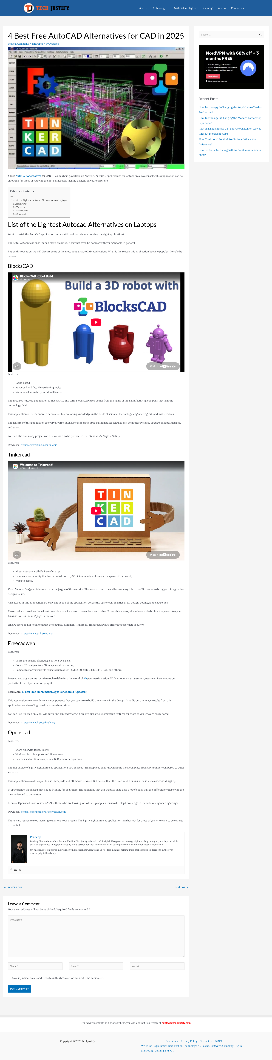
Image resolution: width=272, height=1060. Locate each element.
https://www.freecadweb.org (38, 722)
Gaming (207, 8)
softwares (37, 43)
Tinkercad (21, 207)
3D (85, 678)
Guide (140, 8)
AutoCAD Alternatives (28, 175)
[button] (145, 8)
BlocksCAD (21, 203)
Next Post (182, 887)
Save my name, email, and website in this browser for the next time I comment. (58, 977)
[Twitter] (19, 870)
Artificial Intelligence (186, 8)
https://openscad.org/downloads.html (43, 811)
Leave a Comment (18, 43)
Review (222, 8)
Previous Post (13, 887)
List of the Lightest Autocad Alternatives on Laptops (39, 200)
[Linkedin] (15, 870)
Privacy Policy (189, 1041)
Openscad (21, 214)
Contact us (237, 8)
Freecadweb (22, 210)
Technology (159, 8)
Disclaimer (172, 1041)
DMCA (218, 1041)
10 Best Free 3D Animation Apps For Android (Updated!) (54, 691)
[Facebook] (11, 870)
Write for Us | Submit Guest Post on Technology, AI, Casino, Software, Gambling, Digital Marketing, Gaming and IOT (191, 1048)
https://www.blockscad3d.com (39, 444)
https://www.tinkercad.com (37, 633)
